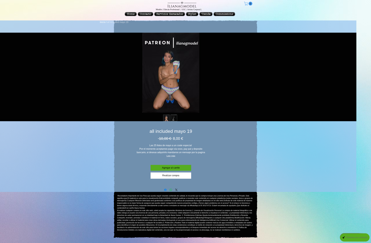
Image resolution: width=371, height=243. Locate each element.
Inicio (102, 22)
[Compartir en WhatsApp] (171, 190)
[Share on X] (176, 190)
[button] (248, 4)
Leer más (171, 156)
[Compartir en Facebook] (165, 190)
